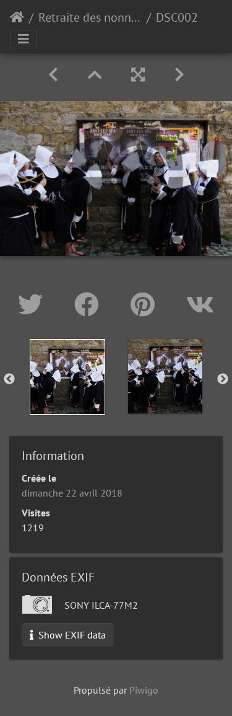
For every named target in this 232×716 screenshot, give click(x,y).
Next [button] (223, 379)
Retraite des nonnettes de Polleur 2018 (90, 17)
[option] (67, 377)
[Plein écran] (138, 74)
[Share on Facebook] (90, 304)
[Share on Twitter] (34, 304)
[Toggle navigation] (23, 39)
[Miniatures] (94, 74)
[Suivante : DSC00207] (179, 74)
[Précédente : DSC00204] (53, 74)
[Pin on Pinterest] (146, 304)
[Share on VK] (200, 304)
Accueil (17, 17)
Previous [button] (9, 379)
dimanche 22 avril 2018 (72, 493)
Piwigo (143, 690)
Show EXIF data (71, 635)
